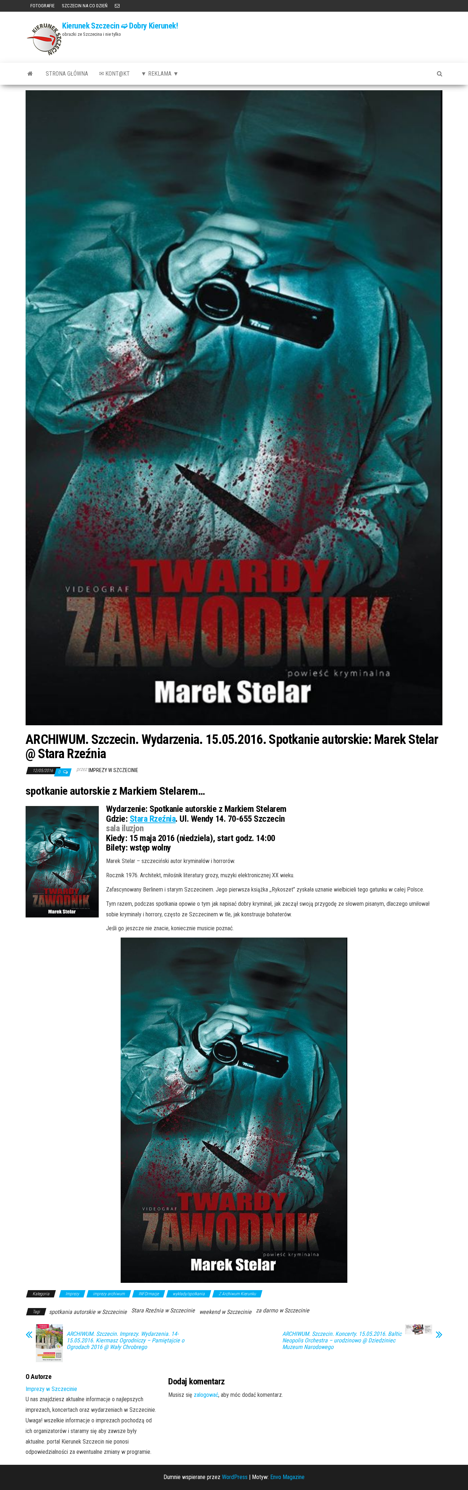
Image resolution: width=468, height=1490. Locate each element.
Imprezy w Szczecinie (113, 770)
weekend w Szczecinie (225, 1311)
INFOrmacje (149, 1293)
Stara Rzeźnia (153, 819)
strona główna (67, 73)
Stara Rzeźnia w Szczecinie (163, 1310)
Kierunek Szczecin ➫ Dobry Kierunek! (120, 25)
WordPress (235, 1477)
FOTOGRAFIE (41, 5)
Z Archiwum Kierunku (237, 1293)
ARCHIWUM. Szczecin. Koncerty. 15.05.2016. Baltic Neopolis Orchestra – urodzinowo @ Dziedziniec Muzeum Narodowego (341, 1340)
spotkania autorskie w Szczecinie (88, 1311)
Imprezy (72, 1293)
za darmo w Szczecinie (282, 1310)
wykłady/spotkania (189, 1293)
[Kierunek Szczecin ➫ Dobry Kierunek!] (30, 74)
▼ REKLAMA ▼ (160, 73)
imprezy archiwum (109, 1293)
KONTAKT (117, 6)
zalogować (206, 1394)
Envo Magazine (287, 1477)
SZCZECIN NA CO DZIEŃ (84, 5)
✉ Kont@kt (114, 73)
